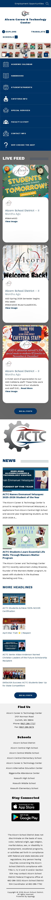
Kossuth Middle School (24, 783)
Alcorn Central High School (24, 748)
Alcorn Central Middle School (24, 753)
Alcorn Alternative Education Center (24, 768)
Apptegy (31, 896)
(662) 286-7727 (28, 723)
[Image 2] (7, 54)
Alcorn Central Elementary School (24, 758)
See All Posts (25, 411)
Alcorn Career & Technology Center (24, 763)
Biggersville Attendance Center (24, 773)
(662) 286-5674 (26, 727)
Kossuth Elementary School (24, 788)
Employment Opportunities (29, 3)
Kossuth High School (24, 778)
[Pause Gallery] (46, 55)
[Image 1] (3, 54)
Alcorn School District (24, 743)
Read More (27, 388)
